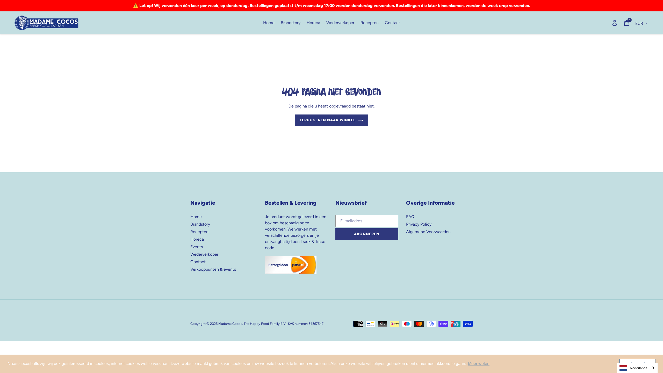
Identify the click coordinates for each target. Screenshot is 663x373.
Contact (198, 261)
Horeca (197, 239)
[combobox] (637, 368)
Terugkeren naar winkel (328, 120)
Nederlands (638, 368)
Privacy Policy (418, 224)
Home (196, 216)
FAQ (410, 216)
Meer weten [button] (478, 363)
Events (196, 246)
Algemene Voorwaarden (428, 231)
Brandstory (200, 224)
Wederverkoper (204, 254)
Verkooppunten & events (213, 269)
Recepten (199, 231)
